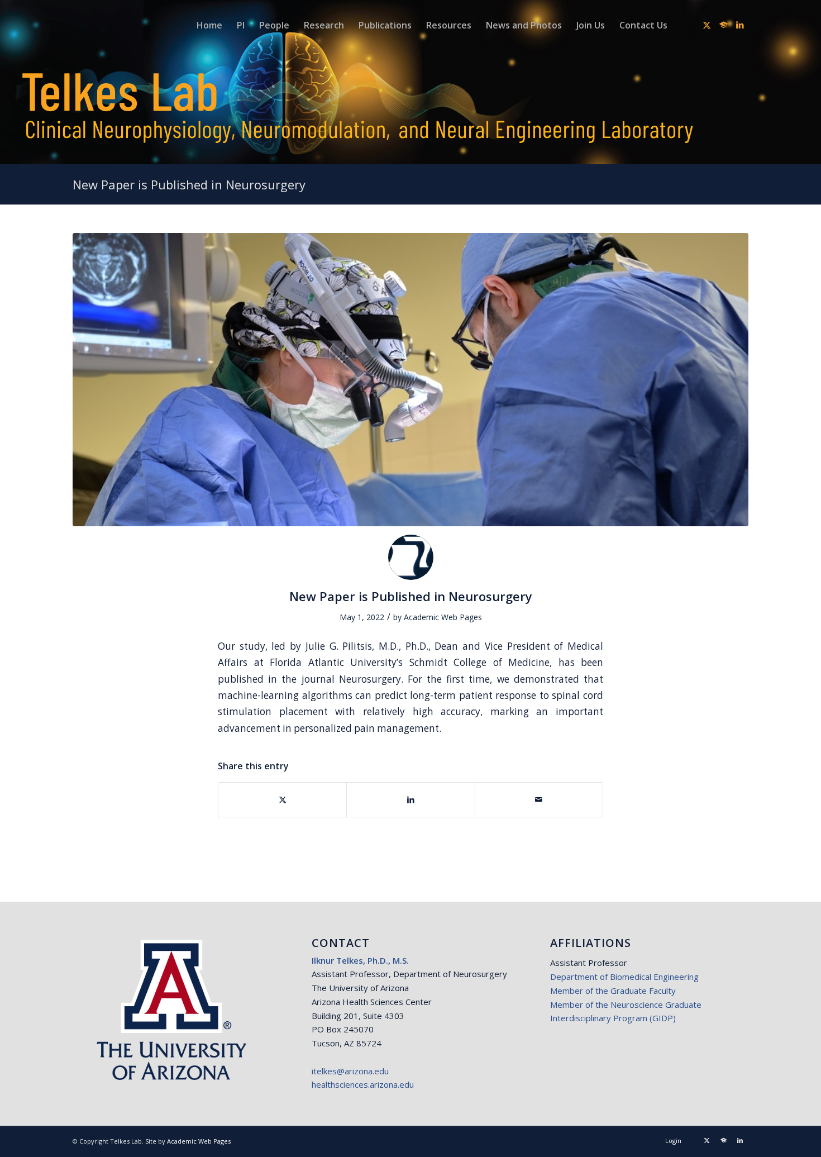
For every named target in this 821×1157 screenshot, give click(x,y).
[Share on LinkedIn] (410, 799)
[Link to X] (706, 24)
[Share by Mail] (539, 799)
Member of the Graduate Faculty (613, 990)
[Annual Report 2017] (410, 379)
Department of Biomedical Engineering (624, 976)
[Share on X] (282, 799)
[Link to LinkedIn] (740, 24)
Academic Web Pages (443, 617)
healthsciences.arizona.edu (363, 1084)
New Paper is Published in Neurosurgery (189, 184)
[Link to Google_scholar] (723, 24)
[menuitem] (209, 25)
